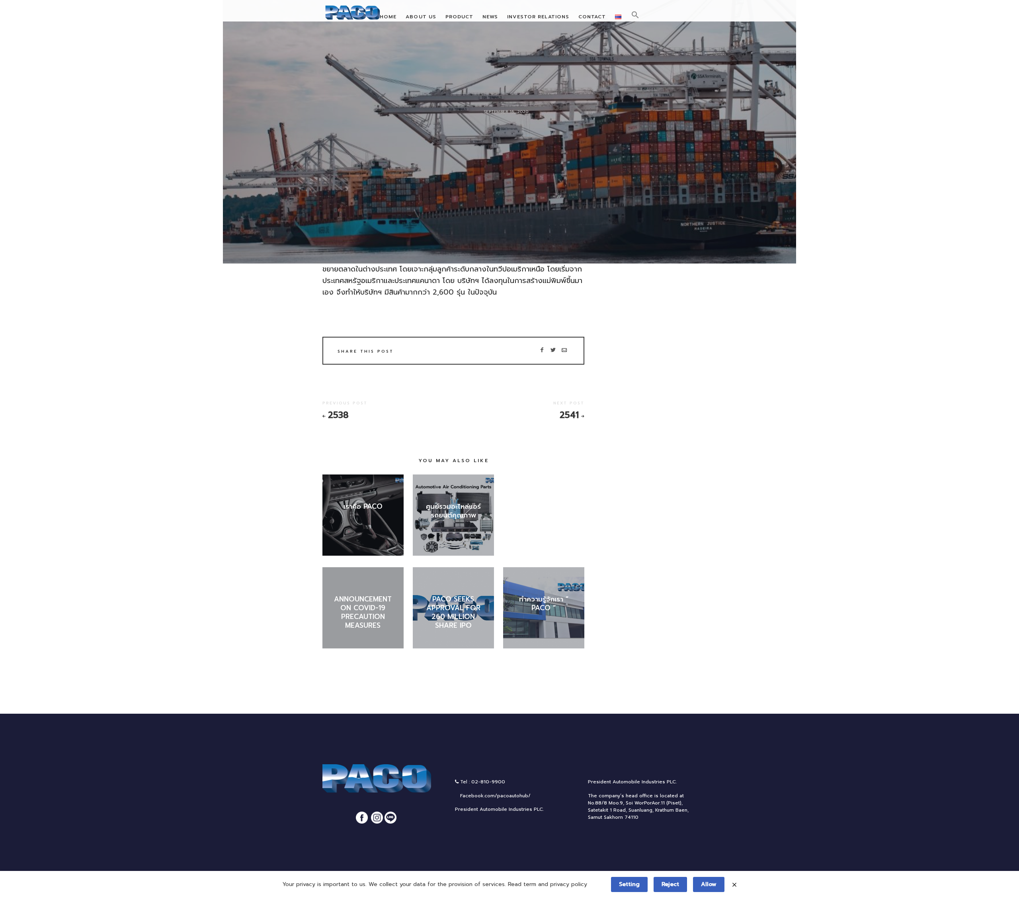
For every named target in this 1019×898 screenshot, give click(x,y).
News (490, 16)
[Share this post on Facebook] (542, 350)
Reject (670, 884)
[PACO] (354, 14)
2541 (569, 415)
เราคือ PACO (363, 506)
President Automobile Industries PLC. (499, 809)
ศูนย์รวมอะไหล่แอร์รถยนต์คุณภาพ (453, 510)
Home (388, 16)
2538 (338, 415)
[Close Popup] (734, 884)
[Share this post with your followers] (553, 350)
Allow (708, 884)
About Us (421, 16)
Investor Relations (538, 16)
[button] (635, 14)
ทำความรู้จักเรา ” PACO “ (543, 603)
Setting (629, 884)
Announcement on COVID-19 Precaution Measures (363, 612)
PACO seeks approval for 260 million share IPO (453, 612)
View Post (363, 519)
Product (459, 16)
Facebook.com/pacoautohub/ (495, 795)
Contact (592, 16)
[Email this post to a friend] (564, 350)
